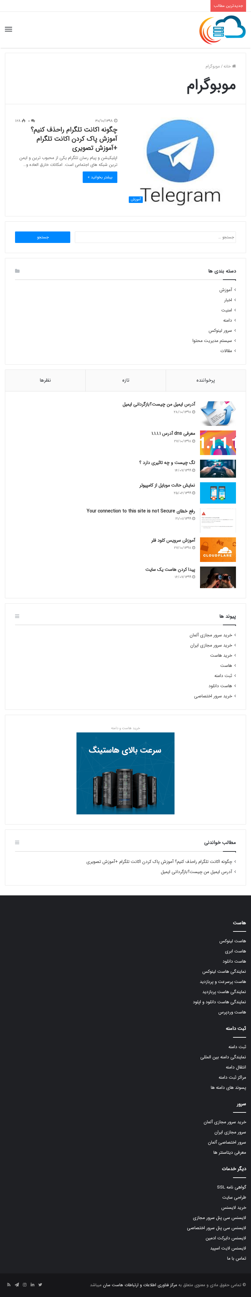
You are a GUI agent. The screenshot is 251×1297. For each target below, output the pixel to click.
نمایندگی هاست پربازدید (224, 991)
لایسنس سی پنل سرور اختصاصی (216, 1228)
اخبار (228, 300)
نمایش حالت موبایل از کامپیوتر (167, 485)
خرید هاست (221, 655)
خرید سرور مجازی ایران (211, 645)
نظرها (45, 380)
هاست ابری (235, 951)
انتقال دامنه (236, 1067)
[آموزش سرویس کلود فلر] (218, 549)
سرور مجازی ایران (230, 1132)
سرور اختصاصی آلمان (227, 1142)
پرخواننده (205, 380)
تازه (125, 380)
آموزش (225, 290)
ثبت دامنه (223, 675)
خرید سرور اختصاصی (213, 696)
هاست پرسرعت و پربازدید (223, 981)
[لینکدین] (32, 1285)
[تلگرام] (17, 1285)
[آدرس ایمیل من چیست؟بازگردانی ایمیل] (218, 413)
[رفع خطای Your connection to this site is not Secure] (218, 520)
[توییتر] (40, 1285)
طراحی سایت (234, 1197)
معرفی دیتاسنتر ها (229, 1152)
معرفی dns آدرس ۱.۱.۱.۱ (173, 433)
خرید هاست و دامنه (125, 728)
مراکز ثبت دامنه (232, 1077)
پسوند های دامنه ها (228, 1087)
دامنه (227, 320)
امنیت (226, 310)
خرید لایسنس (233, 1207)
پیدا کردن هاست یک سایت (170, 569)
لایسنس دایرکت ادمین (226, 1238)
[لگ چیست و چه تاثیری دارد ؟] (218, 469)
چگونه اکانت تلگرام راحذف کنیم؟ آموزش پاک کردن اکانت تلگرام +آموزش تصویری (74, 139)
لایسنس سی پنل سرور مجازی (219, 1217)
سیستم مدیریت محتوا (212, 340)
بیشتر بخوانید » (100, 177)
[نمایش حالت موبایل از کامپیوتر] (218, 492)
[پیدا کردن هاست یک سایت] (218, 577)
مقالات (226, 351)
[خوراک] (9, 1285)
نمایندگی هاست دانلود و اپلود (219, 1002)
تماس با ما (236, 1258)
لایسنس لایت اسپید (228, 1248)
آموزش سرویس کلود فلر (173, 540)
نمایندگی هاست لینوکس (224, 971)
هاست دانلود (220, 686)
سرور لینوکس (220, 330)
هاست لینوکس (232, 941)
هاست (226, 665)
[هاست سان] (222, 30)
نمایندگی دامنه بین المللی (223, 1057)
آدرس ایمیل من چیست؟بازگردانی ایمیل (159, 404)
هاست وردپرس (232, 1012)
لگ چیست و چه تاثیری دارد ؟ (167, 462)
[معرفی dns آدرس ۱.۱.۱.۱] (218, 442)
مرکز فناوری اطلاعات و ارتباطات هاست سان (139, 1285)
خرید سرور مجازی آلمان (211, 635)
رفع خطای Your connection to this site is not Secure (141, 511)
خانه (228, 66)
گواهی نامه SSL (231, 1187)
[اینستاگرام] (24, 1285)
